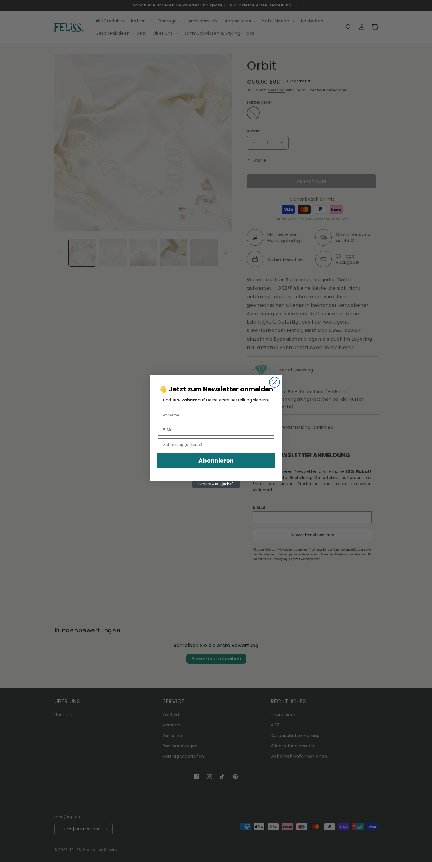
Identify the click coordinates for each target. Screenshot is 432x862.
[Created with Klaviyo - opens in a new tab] (216, 484)
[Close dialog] (274, 382)
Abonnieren (216, 460)
